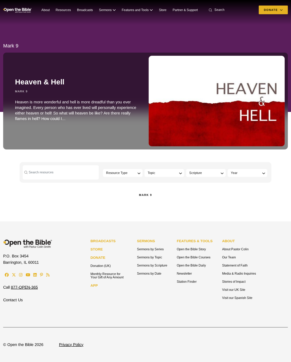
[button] (215, 9)
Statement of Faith (235, 265)
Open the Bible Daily (191, 265)
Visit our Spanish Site (237, 298)
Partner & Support (185, 10)
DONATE (97, 257)
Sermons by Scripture (152, 265)
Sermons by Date (149, 273)
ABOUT (228, 241)
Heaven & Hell (39, 82)
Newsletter (184, 273)
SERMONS (146, 241)
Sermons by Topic (149, 257)
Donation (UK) (100, 265)
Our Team (229, 257)
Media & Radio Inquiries (239, 273)
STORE (96, 249)
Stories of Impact (233, 281)
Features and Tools (135, 10)
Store (162, 10)
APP (94, 285)
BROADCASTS (103, 241)
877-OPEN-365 (24, 287)
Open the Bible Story (191, 249)
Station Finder (187, 281)
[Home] (17, 10)
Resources (63, 10)
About (45, 10)
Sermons (105, 10)
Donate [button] (271, 9)
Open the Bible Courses (193, 257)
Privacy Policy (71, 344)
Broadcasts (85, 10)
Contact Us (13, 300)
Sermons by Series (150, 249)
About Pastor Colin (235, 249)
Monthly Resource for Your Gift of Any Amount (107, 275)
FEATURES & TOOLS (195, 241)
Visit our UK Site (233, 289)
